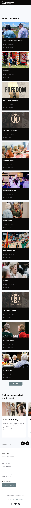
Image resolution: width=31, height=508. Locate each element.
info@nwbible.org (6, 466)
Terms (21, 499)
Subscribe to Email (9, 485)
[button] (27, 3)
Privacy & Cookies (13, 499)
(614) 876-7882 (6, 464)
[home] (9, 2)
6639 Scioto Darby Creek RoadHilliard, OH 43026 (10, 475)
